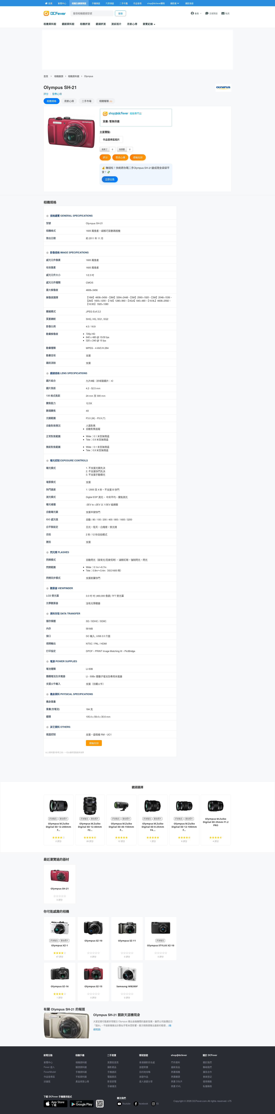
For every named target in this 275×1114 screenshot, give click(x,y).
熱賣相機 (175, 1071)
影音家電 (111, 1081)
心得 (69, 101)
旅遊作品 (143, 1076)
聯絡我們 (207, 1067)
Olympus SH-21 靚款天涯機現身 (116, 1014)
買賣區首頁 (113, 1062)
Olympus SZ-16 (60, 986)
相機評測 (85, 24)
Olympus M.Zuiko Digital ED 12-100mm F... (184, 826)
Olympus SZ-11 (127, 940)
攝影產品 (111, 1067)
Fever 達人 (49, 1067)
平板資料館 (81, 1076)
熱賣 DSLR (176, 1081)
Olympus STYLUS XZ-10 (160, 945)
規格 (51, 101)
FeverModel (50, 1071)
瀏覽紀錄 (148, 24)
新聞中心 (48, 1062)
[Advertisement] (110, 769)
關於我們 (207, 1062)
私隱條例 (207, 1086)
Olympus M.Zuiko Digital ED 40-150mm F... (121, 826)
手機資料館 (81, 1071)
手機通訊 (111, 1071)
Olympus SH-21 (60, 888)
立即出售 (110, 179)
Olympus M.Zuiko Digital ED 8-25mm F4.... (153, 826)
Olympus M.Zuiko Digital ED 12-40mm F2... (90, 826)
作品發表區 (49, 1076)
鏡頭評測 (101, 24)
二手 (86, 101)
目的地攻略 (144, 1071)
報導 (105, 101)
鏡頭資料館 (68, 24)
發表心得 (57, 93)
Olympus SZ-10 (93, 940)
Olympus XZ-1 (59, 945)
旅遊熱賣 (143, 1067)
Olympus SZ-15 (93, 986)
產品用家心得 (82, 1081)
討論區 (47, 1081)
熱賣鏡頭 (175, 1076)
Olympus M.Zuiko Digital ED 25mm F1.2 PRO (216, 822)
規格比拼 (138, 157)
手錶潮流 (111, 1086)
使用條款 (207, 1081)
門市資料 (175, 1062)
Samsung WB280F (127, 986)
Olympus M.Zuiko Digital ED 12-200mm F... (58, 826)
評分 (46, 93)
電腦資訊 (111, 1076)
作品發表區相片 (111, 139)
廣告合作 (207, 1071)
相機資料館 (50, 24)
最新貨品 (175, 1067)
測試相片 (116, 24)
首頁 (46, 76)
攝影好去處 (147, 1062)
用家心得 (132, 24)
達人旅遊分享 (146, 1081)
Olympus (88, 76)
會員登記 (207, 1076)
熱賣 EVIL (176, 1086)
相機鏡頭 (58, 76)
